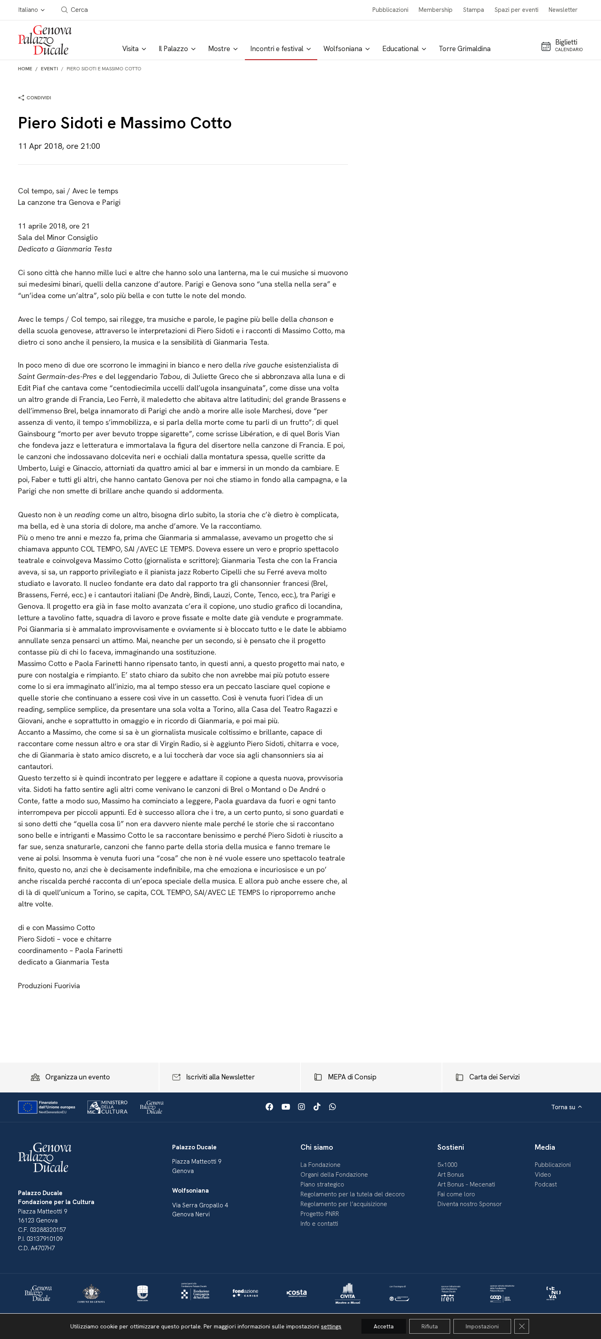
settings (331, 1326)
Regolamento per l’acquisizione (343, 1204)
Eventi (49, 68)
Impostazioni (482, 1326)
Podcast (546, 1184)
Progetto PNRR (319, 1214)
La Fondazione (320, 1165)
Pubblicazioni (390, 10)
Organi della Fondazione (334, 1175)
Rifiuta (430, 1326)
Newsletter (563, 10)
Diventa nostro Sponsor (469, 1204)
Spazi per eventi (516, 10)
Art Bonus (450, 1175)
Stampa (473, 10)
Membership (436, 10)
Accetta (384, 1326)
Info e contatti (319, 1224)
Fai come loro (456, 1194)
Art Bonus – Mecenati (466, 1184)
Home (25, 68)
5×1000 (447, 1165)
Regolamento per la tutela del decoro (352, 1194)
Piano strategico (322, 1184)
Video (543, 1175)
